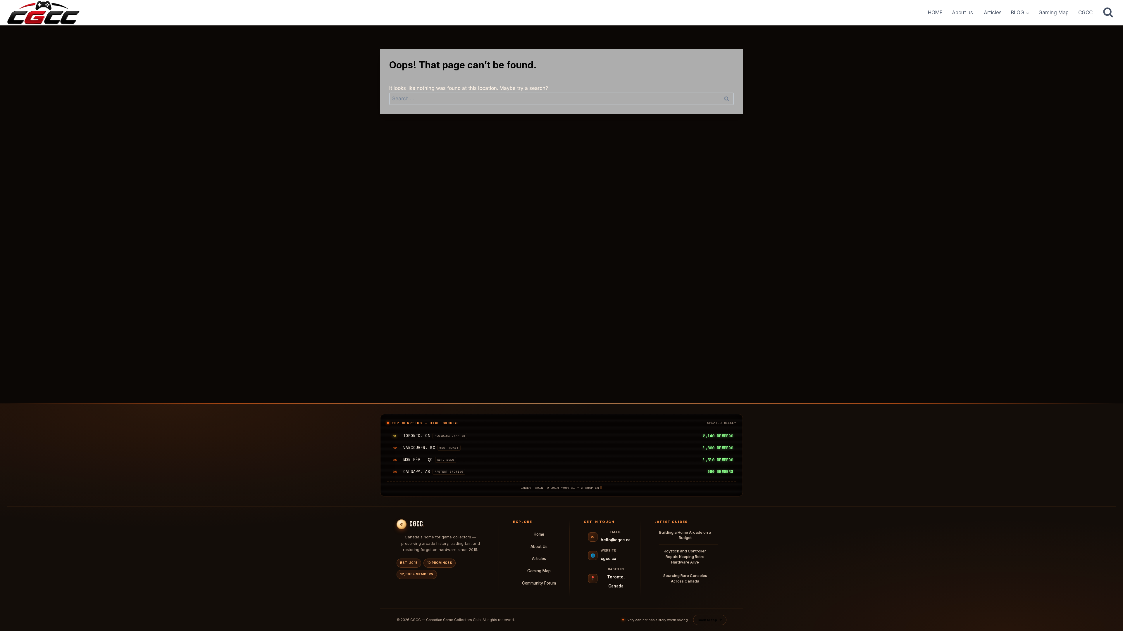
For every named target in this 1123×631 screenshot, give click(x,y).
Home (539, 534)
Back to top (709, 620)
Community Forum (539, 583)
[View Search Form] (1108, 12)
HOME (935, 12)
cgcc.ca (608, 558)
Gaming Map (1053, 12)
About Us (539, 546)
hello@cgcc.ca (616, 540)
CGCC (1085, 12)
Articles (993, 12)
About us (963, 12)
